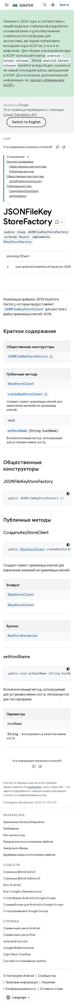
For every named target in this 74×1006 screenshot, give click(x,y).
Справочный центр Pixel (19, 935)
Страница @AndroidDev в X (21, 878)
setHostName (17, 431)
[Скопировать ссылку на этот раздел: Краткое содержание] (61, 331)
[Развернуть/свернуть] (27, 156)
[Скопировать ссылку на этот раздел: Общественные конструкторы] (44, 469)
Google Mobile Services (18, 948)
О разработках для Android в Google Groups (33, 904)
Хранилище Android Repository (24, 822)
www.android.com (15, 941)
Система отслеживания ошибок (24, 961)
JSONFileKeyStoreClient (23, 309)
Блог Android (12, 885)
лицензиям (34, 787)
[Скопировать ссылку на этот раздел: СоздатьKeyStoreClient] (54, 532)
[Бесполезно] (64, 147)
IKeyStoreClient (21, 384)
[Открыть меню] (6, 5)
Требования (11, 828)
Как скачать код (14, 835)
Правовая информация (22, 982)
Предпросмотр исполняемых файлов (28, 841)
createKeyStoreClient (25, 394)
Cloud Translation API (20, 115)
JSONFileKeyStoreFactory (28, 356)
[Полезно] (57, 147)
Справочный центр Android (21, 928)
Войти (64, 5)
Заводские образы (15, 848)
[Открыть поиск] (45, 4)
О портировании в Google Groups (25, 911)
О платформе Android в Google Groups (29, 898)
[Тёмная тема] (68, 493)
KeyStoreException (22, 636)
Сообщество (47, 975)
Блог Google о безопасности (22, 891)
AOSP (6, 139)
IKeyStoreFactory (17, 242)
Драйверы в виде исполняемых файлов (29, 854)
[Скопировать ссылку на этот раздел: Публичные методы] (56, 520)
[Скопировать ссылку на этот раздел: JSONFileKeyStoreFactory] (58, 481)
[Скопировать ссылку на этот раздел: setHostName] (35, 657)
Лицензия (48, 982)
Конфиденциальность (21, 988)
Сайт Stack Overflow (17, 954)
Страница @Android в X (19, 872)
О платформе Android (18, 975)
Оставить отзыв (51, 988)
